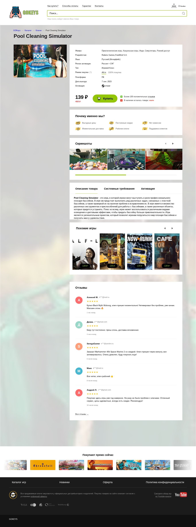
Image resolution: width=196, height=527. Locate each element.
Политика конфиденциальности (165, 482)
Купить (107, 98)
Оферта (107, 482)
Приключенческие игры (112, 51)
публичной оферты (39, 496)
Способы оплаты (70, 6)
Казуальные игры (130, 51)
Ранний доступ (163, 51)
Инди (141, 51)
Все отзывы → (82, 414)
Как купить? (52, 6)
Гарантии (86, 6)
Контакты (99, 6)
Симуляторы (150, 51)
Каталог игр (19, 482)
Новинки (64, 482)
